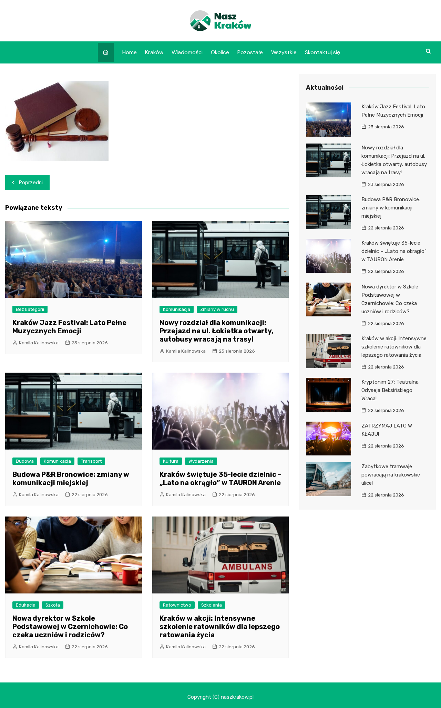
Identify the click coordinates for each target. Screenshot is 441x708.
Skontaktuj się (322, 52)
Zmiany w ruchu (217, 309)
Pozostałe (250, 52)
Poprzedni (31, 182)
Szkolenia (211, 605)
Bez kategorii (30, 309)
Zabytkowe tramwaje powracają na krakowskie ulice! (390, 474)
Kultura (170, 461)
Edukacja (25, 605)
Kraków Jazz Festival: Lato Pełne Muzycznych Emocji (69, 326)
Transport (91, 461)
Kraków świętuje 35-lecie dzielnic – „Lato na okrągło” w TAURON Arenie (220, 478)
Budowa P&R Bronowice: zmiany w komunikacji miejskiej (70, 478)
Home (129, 52)
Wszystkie (284, 52)
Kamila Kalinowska (39, 342)
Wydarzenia (201, 461)
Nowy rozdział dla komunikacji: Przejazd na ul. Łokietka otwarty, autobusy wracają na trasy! (217, 330)
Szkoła (52, 605)
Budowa (25, 461)
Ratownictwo (177, 605)
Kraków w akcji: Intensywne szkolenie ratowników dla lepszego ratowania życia (220, 626)
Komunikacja (176, 309)
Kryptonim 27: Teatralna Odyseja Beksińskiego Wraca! (390, 390)
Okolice (220, 52)
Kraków (154, 52)
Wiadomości (187, 52)
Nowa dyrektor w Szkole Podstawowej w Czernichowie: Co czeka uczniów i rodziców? (70, 626)
